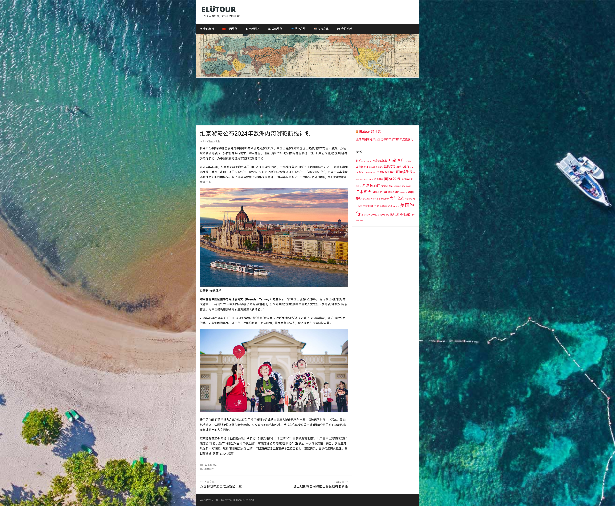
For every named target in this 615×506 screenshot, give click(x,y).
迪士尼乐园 (375, 215)
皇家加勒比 (369, 206)
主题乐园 (370, 166)
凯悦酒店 (390, 166)
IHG (359, 161)
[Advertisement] (307, 101)
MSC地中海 (366, 161)
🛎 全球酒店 (252, 29)
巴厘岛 (358, 186)
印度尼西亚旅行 (386, 172)
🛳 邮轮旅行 (275, 29)
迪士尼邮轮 (384, 215)
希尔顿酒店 (371, 185)
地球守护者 (407, 179)
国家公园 (392, 178)
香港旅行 (405, 214)
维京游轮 (209, 469)
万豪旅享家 (379, 161)
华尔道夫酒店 (370, 172)
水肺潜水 (377, 192)
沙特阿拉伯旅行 (391, 192)
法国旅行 (403, 192)
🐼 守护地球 (344, 29)
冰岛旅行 (379, 167)
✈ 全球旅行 (207, 29)
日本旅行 (363, 191)
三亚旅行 (409, 161)
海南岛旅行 (375, 198)
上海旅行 (361, 166)
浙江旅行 (366, 199)
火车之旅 (397, 198)
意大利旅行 (387, 186)
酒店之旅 (394, 214)
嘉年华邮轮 (368, 179)
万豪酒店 (396, 160)
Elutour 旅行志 (370, 131)
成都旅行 (397, 186)
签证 (397, 206)
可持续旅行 (404, 172)
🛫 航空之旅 (298, 29)
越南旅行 (365, 214)
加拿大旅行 (402, 166)
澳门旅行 (385, 198)
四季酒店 (378, 179)
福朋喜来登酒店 (386, 206)
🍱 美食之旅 (321, 29)
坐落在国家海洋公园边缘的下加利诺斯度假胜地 (384, 139)
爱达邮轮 (408, 198)
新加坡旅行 (406, 186)
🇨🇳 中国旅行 (229, 29)
